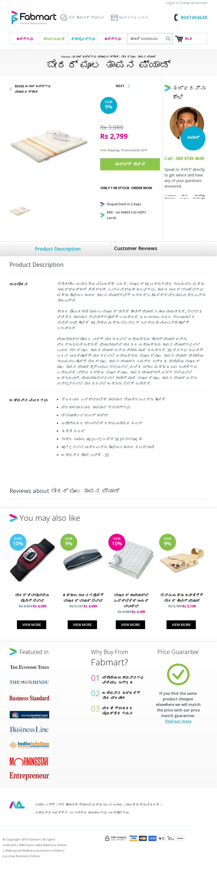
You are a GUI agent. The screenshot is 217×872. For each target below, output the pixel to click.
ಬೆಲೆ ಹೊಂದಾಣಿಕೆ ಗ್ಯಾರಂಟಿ (86, 17)
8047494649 (194, 17)
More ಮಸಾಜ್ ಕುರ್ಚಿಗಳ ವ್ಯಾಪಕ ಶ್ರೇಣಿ (33, 89)
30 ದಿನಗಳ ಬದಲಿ (133, 17)
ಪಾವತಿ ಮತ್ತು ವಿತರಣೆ (142, 804)
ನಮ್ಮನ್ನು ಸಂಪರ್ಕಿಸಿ (51, 812)
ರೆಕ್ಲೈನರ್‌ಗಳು (83, 39)
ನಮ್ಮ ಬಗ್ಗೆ (45, 804)
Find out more (178, 721)
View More (31, 624)
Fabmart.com (34, 18)
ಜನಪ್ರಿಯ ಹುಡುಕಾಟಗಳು (89, 812)
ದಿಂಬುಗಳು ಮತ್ (53, 39)
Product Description (58, 249)
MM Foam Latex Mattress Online (42, 845)
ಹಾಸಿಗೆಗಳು (24, 39)
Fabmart (17, 804)
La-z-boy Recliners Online (21, 856)
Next (120, 86)
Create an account (193, 3)
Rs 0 (188, 38)
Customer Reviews (135, 248)
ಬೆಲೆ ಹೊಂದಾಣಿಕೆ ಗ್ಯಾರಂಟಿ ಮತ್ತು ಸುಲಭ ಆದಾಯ (90, 804)
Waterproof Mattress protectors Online (33, 850)
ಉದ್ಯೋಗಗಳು (119, 812)
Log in (170, 3)
